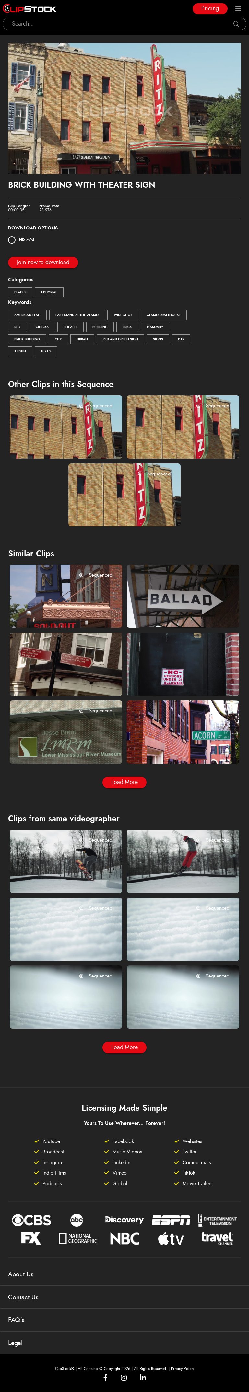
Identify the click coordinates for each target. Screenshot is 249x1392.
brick (127, 327)
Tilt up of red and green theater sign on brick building (173, 445)
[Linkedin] (143, 1377)
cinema (42, 327)
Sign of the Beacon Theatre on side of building (56, 614)
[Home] (30, 9)
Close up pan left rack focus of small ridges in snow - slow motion (173, 1015)
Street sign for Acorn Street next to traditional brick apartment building (173, 750)
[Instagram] (124, 1377)
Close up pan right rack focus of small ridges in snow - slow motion (56, 1015)
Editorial (49, 292)
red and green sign (120, 339)
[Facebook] (105, 1377)
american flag (27, 315)
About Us (20, 1274)
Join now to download (43, 262)
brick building (27, 339)
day (181, 339)
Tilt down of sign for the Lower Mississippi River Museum (56, 750)
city (58, 339)
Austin (20, 351)
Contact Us (23, 1297)
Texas (46, 351)
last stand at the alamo (77, 315)
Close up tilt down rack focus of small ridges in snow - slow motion (56, 947)
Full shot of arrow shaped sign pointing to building (173, 614)
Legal (15, 1343)
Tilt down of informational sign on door (173, 682)
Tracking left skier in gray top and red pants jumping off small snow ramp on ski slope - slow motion (173, 879)
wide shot (123, 315)
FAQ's (16, 1320)
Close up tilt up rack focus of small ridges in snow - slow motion (173, 947)
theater (70, 327)
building (100, 327)
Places (20, 292)
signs (158, 339)
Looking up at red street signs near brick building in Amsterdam (56, 682)
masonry (155, 327)
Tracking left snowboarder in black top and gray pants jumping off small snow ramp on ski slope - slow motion (56, 879)
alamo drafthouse (164, 315)
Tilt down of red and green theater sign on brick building (115, 513)
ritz (17, 327)
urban (82, 339)
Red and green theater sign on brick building (56, 445)
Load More (124, 782)
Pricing (210, 9)
